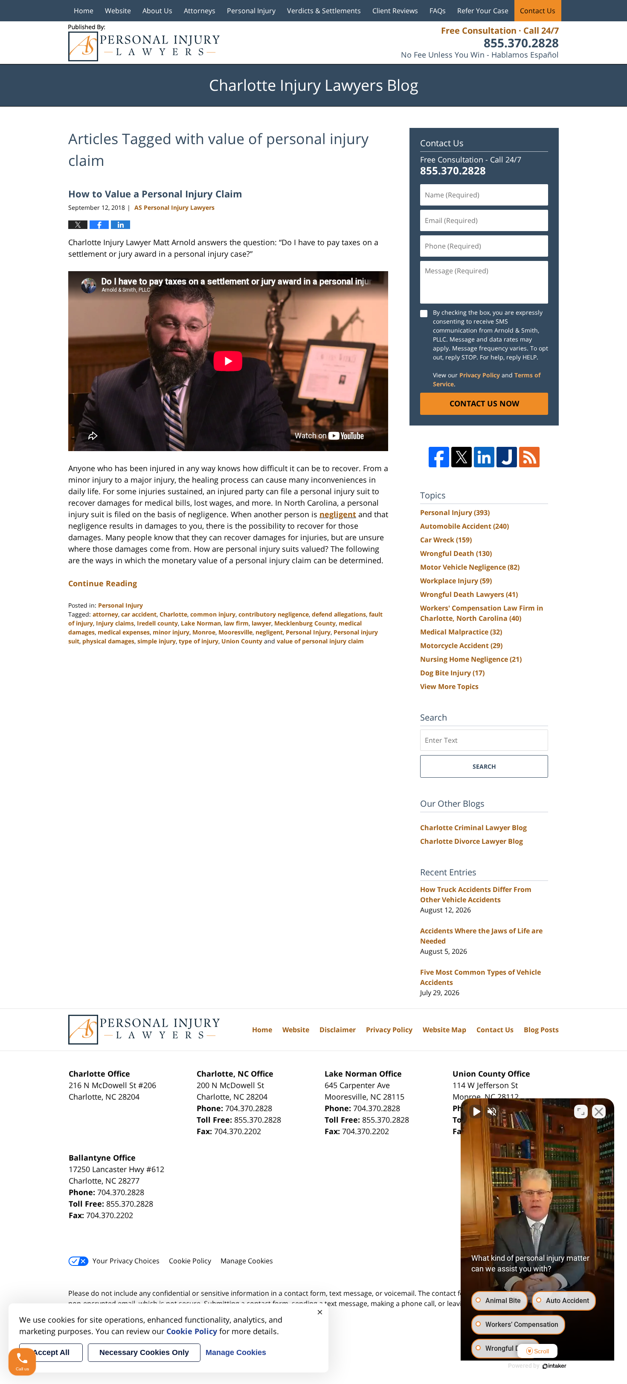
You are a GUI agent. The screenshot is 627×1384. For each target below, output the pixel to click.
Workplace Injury (456, 580)
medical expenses (124, 632)
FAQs (438, 10)
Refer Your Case (482, 10)
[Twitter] (461, 457)
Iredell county (157, 623)
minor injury (171, 632)
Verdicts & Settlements (324, 10)
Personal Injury (251, 10)
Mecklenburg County (305, 623)
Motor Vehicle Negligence (470, 567)
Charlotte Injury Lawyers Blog (144, 42)
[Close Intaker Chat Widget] (599, 1111)
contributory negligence (273, 614)
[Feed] (529, 457)
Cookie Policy (190, 1260)
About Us (157, 10)
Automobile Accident (464, 526)
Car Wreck (446, 539)
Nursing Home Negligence (471, 659)
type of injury (198, 641)
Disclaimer (337, 1029)
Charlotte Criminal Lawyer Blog (473, 827)
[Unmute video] (476, 1111)
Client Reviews (395, 10)
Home (83, 10)
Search (484, 766)
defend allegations (339, 614)
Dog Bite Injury (452, 673)
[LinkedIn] (484, 457)
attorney (105, 614)
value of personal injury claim (320, 641)
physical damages (108, 641)
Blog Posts (541, 1029)
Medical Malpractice (461, 632)
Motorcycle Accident (461, 645)
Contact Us (537, 10)
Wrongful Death (456, 553)
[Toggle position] (581, 1111)
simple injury (156, 641)
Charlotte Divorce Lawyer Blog (471, 841)
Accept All (51, 1352)
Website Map (444, 1029)
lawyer (261, 623)
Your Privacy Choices (126, 1260)
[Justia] (506, 457)
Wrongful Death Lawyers (469, 594)
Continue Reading (102, 583)
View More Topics (449, 686)
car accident (139, 614)
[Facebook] (439, 457)
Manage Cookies (247, 1260)
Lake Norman (201, 623)
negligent (337, 514)
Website (118, 10)
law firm (236, 623)
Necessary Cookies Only (144, 1352)
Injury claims (115, 623)
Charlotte (173, 614)
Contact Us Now (484, 403)
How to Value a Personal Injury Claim (155, 193)
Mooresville (235, 632)
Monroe (203, 632)
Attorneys (199, 10)
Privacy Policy (479, 375)
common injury (212, 614)
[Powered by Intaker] (554, 1366)
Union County (241, 641)
